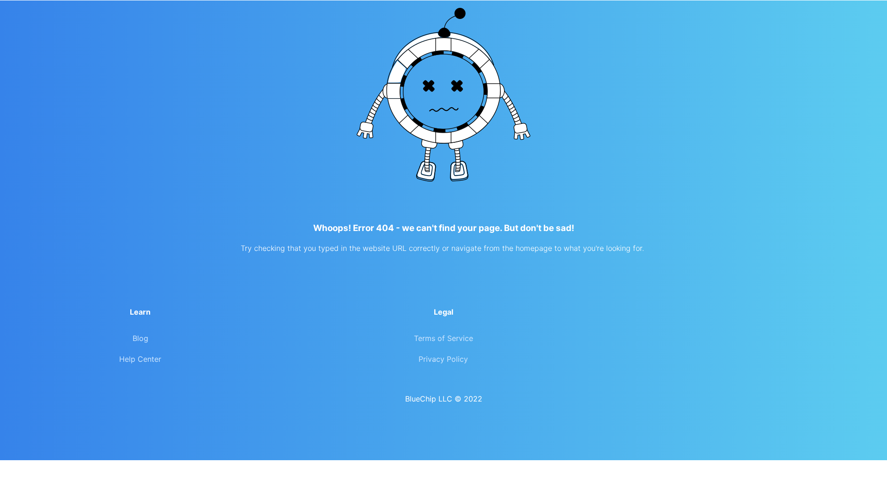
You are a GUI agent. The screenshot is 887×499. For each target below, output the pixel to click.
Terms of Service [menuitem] (443, 338)
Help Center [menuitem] (140, 359)
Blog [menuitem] (140, 338)
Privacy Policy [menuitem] (443, 359)
